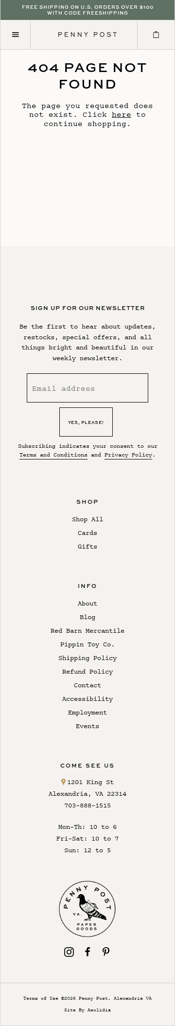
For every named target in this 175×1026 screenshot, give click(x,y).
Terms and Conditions (53, 455)
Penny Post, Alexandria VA (115, 998)
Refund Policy (87, 671)
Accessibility (87, 698)
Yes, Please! (86, 422)
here (121, 114)
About (87, 603)
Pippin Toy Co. (87, 644)
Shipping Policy (87, 657)
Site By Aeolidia (87, 1009)
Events (87, 726)
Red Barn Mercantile (87, 630)
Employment (87, 712)
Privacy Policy (128, 455)
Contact (87, 685)
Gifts (87, 546)
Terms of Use (40, 998)
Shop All (87, 519)
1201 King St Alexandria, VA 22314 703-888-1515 (87, 793)
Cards (87, 532)
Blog (87, 617)
